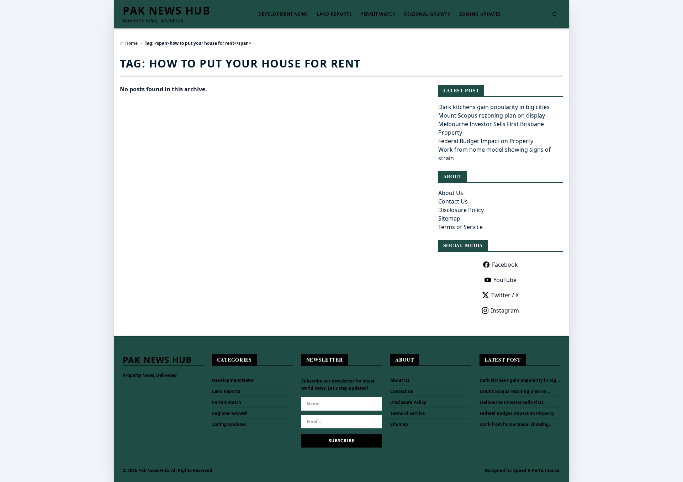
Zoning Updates (480, 14)
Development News (283, 14)
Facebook (505, 265)
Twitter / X (505, 295)
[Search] (554, 14)
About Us (450, 193)
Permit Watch (378, 14)
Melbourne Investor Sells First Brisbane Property (511, 402)
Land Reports (334, 14)
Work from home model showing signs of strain (514, 424)
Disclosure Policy (461, 210)
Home (131, 43)
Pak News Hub (166, 10)
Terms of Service (460, 227)
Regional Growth (427, 14)
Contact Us (453, 201)
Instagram (505, 310)
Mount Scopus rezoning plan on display (491, 115)
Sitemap (449, 218)
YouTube (505, 280)
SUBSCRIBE (341, 441)
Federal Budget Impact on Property (485, 141)
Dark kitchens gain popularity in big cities (494, 107)
